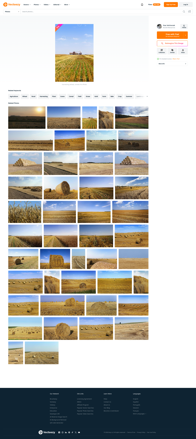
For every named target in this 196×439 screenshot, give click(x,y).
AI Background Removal (58, 420)
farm (104, 96)
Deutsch (136, 408)
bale (112, 96)
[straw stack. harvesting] (25, 282)
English (135, 399)
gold (96, 96)
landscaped (141, 96)
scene (62, 96)
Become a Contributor (111, 411)
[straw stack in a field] (114, 282)
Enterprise (53, 408)
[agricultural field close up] (55, 259)
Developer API (55, 414)
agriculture (14, 96)
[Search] (184, 11)
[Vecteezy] (11, 4)
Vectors (26, 5)
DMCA (79, 402)
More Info (162, 64)
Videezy (52, 405)
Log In (185, 4)
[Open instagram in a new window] (62, 432)
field (79, 96)
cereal (71, 96)
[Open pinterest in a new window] (69, 432)
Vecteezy (53, 402)
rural (33, 96)
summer (129, 96)
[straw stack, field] (131, 236)
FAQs (105, 399)
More (66, 5)
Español (135, 402)
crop (120, 96)
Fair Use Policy (151, 432)
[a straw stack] (25, 328)
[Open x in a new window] (76, 432)
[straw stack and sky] (52, 282)
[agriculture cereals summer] (96, 188)
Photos (36, 5)
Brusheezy (53, 399)
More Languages (139, 414)
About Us (107, 405)
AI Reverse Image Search (58, 417)
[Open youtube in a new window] (79, 432)
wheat (24, 96)
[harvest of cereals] (96, 236)
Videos (46, 5)
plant (54, 96)
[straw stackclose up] (23, 259)
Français (136, 411)
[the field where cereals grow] (70, 140)
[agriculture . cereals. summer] (130, 212)
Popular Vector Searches (85, 408)
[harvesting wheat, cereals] (26, 117)
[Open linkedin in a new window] (66, 432)
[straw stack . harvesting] (78, 282)
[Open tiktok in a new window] (72, 432)
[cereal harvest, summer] (101, 140)
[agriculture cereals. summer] (131, 188)
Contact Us (107, 402)
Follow (184, 27)
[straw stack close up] (62, 305)
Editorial (56, 5)
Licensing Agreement (84, 399)
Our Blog (107, 408)
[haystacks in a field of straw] (61, 188)
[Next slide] (145, 96)
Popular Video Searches (85, 414)
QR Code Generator (56, 423)
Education (53, 411)
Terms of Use (131, 432)
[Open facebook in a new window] (59, 432)
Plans (150, 4)
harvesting (44, 96)
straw (88, 96)
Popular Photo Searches (85, 411)
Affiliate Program (83, 405)
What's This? (176, 59)
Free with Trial (172, 35)
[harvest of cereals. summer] (61, 236)
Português (136, 405)
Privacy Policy (141, 432)
